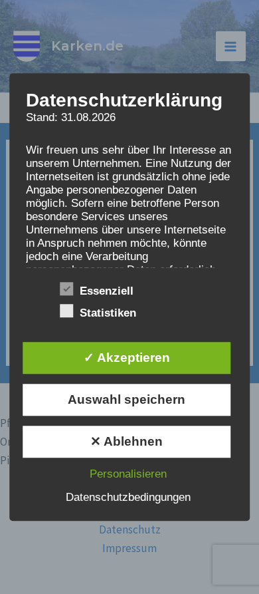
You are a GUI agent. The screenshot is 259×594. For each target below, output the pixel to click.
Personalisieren (128, 474)
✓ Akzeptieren (127, 358)
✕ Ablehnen (126, 441)
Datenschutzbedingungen (128, 497)
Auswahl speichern (126, 399)
